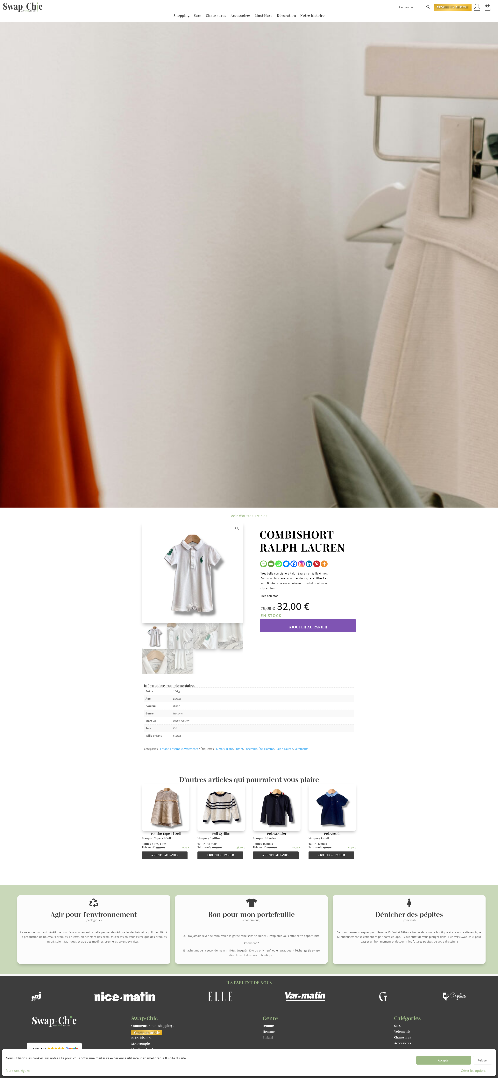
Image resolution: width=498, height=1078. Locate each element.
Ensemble (176, 749)
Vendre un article (452, 7)
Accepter (444, 1060)
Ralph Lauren (284, 749)
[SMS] (263, 564)
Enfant (164, 749)
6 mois (220, 749)
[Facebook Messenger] (286, 564)
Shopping (182, 15)
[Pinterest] (316, 564)
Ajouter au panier (308, 627)
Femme (268, 1025)
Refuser (483, 1060)
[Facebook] (293, 564)
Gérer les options (473, 1070)
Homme (269, 749)
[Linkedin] (309, 564)
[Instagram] (301, 564)
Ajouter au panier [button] (164, 855)
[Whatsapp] (278, 564)
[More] (324, 564)
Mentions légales (18, 1070)
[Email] (271, 564)
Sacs (198, 15)
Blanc (229, 749)
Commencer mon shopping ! (152, 1025)
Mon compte (140, 1043)
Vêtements (191, 749)
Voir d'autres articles (249, 515)
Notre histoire (312, 15)
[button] (237, 528)
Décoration (286, 15)
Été (261, 749)
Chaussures (216, 15)
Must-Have (264, 15)
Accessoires (241, 15)
